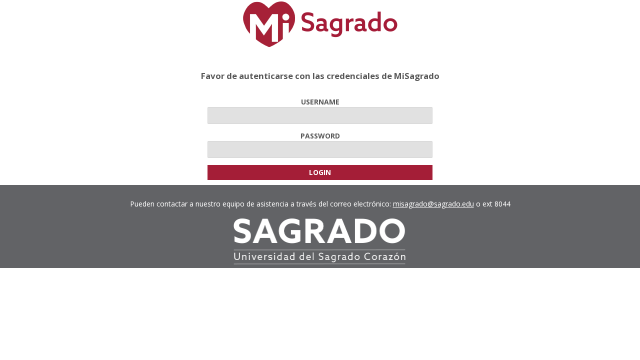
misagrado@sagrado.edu (433, 203)
